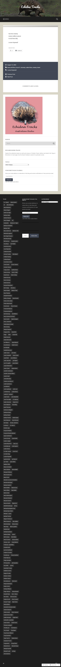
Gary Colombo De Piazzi (9, 316)
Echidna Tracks (30, 6)
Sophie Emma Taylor (8, 614)
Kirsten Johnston (14, 422)
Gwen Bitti (14, 332)
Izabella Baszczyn (8, 350)
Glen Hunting (6, 326)
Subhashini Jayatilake (8, 620)
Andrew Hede (7, 215)
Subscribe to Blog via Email (13, 170)
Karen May (14, 404)
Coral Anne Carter (8, 261)
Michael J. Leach (7, 513)
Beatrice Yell (15, 230)
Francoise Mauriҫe (8, 308)
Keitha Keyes (15, 417)
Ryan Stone (14, 601)
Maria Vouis (6, 477)
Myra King (6, 526)
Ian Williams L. (7, 342)
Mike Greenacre (7, 521)
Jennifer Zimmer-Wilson (9, 373)
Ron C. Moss (14, 594)
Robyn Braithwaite (8, 583)
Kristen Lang (6, 428)
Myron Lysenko (13, 526)
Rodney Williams (7, 588)
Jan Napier (15, 360)
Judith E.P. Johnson (8, 394)
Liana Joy (15, 443)
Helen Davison (7, 337)
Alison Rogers (7, 210)
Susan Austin (7, 622)
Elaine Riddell (7, 290)
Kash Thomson (7, 407)
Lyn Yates (6, 461)
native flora (29, 67)
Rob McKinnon (7, 581)
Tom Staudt (6, 630)
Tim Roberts (14, 627)
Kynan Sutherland (7, 435)
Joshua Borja (15, 391)
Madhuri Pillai (7, 464)
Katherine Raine (7, 412)
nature (13, 534)
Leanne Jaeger (7, 441)
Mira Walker (15, 521)
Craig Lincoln (7, 269)
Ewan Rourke (15, 298)
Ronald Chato (7, 594)
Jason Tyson (7, 368)
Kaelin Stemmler (7, 402)
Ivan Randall (6, 347)
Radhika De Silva (7, 570)
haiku (9, 334)
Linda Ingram (15, 446)
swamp (35, 67)
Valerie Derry (14, 638)
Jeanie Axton (14, 368)
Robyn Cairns (7, 586)
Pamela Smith (7, 547)
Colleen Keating (7, 256)
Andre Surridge (7, 212)
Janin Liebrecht (7, 360)
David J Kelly (14, 272)
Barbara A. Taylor (14, 223)
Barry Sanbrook (7, 230)
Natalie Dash (6, 529)
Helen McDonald (7, 339)
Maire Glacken (7, 469)
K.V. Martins (15, 399)
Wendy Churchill (7, 648)
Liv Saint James (7, 451)
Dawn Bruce (6, 274)
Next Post (10, 76)
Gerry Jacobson (7, 321)
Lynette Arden (7, 459)
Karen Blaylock (7, 404)
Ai (4, 204)
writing (13, 651)
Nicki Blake (13, 537)
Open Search (57, 19)
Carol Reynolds (7, 249)
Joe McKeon (6, 386)
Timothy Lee (6, 627)
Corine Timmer (14, 264)
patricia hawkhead (8, 550)
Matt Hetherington (8, 495)
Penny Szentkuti (14, 555)
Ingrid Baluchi (15, 342)
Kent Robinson (7, 420)
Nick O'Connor (7, 539)
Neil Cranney (6, 537)
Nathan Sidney (7, 534)
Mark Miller (14, 490)
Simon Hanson (15, 612)
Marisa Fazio (14, 487)
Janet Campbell (7, 355)
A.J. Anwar (6, 202)
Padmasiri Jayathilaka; (9, 544)
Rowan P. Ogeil (7, 601)
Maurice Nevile (7, 503)
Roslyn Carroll (7, 599)
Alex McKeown (10, 204)
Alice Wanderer (7, 207)
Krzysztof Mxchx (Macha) (9, 433)
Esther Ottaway (7, 298)
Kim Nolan (6, 422)
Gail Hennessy (7, 313)
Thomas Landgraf (8, 625)
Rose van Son (13, 596)
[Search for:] (30, 143)
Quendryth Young (8, 568)
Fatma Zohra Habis (8, 300)
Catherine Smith (7, 251)
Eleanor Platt (14, 290)
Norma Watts (15, 539)
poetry (11, 565)
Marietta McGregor (8, 482)
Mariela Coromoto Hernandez (10, 479)
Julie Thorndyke (7, 399)
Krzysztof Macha (7, 430)
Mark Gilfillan (7, 490)
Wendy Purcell (7, 651)
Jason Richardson (8, 365)
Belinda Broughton (8, 233)
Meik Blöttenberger (8, 505)
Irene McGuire (7, 345)
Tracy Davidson (7, 635)
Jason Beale (15, 363)
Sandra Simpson (7, 609)
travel (38, 67)
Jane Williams (14, 358)
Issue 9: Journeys (21, 67)
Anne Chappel (7, 220)
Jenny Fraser (7, 376)
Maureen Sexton (7, 500)
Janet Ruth (6, 358)
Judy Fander (6, 396)
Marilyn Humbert (7, 485)
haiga (5, 334)
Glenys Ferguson (7, 329)
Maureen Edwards (8, 498)
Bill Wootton (6, 241)
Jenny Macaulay (7, 378)
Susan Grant (14, 622)
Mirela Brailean (7, 524)
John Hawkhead (7, 389)
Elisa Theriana (7, 293)
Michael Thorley (7, 516)
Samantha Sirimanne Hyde (9, 607)
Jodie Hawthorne (7, 383)
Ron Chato (6, 596)
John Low (15, 389)
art (12, 220)
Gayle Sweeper (14, 319)
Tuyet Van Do (7, 638)
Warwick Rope (15, 646)
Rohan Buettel (15, 591)
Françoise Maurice (8, 311)
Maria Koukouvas (7, 474)
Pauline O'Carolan (8, 552)
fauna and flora (11, 67)
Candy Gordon (14, 241)
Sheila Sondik (7, 612)
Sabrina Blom (7, 604)
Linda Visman (7, 448)
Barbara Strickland (8, 225)
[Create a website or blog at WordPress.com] (3, 663)
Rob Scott (14, 581)
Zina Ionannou (7, 653)
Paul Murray (6, 555)
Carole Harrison (7, 246)
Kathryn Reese (7, 415)
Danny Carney (7, 272)
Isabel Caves (14, 345)
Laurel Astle (14, 438)
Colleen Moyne (7, 259)
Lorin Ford (15, 451)
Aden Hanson (14, 202)
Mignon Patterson (8, 518)
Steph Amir (15, 617)
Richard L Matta (7, 575)
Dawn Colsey (14, 274)
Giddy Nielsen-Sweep (8, 324)
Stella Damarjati (7, 617)
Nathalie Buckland (8, 531)
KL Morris (6, 425)
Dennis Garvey (7, 277)
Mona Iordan (15, 524)
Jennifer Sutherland (8, 370)
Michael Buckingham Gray (9, 508)
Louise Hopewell (11, 70)
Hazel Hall (15, 334)
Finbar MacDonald (8, 303)
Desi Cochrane (7, 280)
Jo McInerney (7, 391)
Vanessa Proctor (7, 640)
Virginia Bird (6, 643)
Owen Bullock (15, 542)
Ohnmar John (7, 542)
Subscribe (9, 179)
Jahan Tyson (6, 352)
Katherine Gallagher (8, 409)
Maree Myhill (14, 469)
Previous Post (11, 74)
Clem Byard (15, 254)
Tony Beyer (13, 630)
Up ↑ (56, 663)
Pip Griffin (6, 565)
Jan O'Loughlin (7, 363)
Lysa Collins (12, 461)
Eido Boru (13, 287)
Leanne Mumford (7, 443)
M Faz (15, 505)
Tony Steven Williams (8, 633)
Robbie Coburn (7, 578)
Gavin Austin (6, 319)
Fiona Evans (6, 306)
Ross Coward (15, 599)
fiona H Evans (14, 306)
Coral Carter (6, 264)
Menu (7, 19)
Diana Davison (7, 282)
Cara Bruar (6, 243)
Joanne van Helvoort (8, 381)
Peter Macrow (7, 557)
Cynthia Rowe (15, 269)
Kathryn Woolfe (7, 417)
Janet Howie (15, 355)
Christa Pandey (7, 254)
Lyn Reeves (14, 459)
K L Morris (12, 425)
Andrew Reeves (7, 217)
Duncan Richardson (8, 285)
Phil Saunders (7, 562)
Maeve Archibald (7, 467)
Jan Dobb (13, 352)
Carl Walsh (13, 243)
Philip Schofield (7, 560)
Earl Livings (6, 287)
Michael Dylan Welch (8, 511)
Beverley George (7, 238)
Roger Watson (7, 591)
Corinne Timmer (7, 267)
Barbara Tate (7, 228)
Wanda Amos (7, 646)
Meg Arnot (14, 503)
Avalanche (6, 223)
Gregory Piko (7, 332)
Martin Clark (6, 492)
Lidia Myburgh (7, 446)
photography (15, 562)
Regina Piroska (7, 573)
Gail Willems (14, 313)
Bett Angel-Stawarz (8, 236)
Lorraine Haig (7, 453)
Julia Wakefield (14, 396)
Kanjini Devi (15, 402)
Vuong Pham (14, 643)
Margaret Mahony (8, 472)
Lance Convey (7, 438)
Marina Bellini (7, 487)
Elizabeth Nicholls (8, 295)
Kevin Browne (15, 420)
